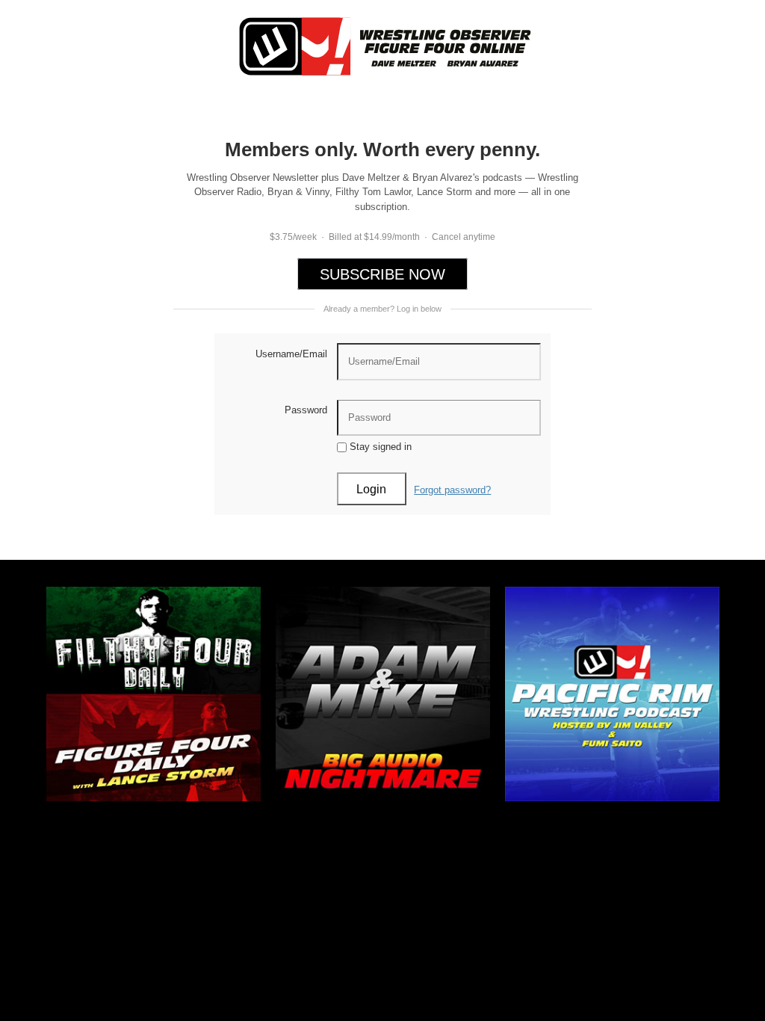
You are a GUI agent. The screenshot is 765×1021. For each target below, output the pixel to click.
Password (306, 410)
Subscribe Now (382, 274)
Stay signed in (379, 446)
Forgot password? (452, 490)
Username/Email (291, 354)
